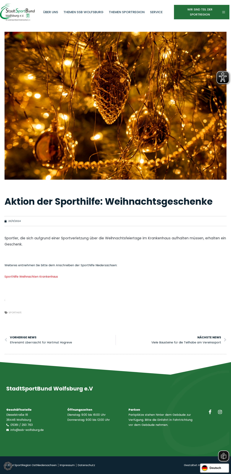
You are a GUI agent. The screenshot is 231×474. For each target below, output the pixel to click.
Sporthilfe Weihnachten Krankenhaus (31, 277)
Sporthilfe (15, 312)
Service (156, 12)
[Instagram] (220, 411)
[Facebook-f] (210, 411)
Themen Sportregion (127, 12)
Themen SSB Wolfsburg (83, 12)
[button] (8, 466)
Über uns (50, 12)
